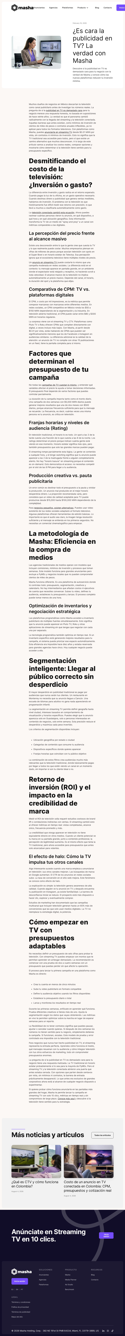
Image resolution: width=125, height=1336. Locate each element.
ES (12, 1289)
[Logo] (22, 7)
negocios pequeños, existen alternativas (53, 508)
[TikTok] (112, 1331)
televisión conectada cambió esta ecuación (53, 212)
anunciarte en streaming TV (58, 132)
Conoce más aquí (66, 1098)
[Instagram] (108, 1331)
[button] (84, 7)
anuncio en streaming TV (44, 262)
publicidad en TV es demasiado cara (64, 110)
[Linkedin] (103, 1331)
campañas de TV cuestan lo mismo (59, 385)
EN (17, 1289)
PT (22, 1289)
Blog (97, 7)
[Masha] (21, 1271)
